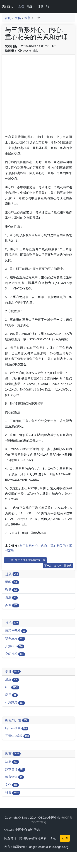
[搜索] (47, 6)
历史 (11, 761)
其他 (11, 605)
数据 (11, 589)
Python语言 (16, 728)
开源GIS (14, 646)
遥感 (11, 679)
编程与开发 (15, 630)
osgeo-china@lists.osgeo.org (48, 847)
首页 (10, 7)
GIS (11, 687)
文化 (11, 784)
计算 (40, 6)
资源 (10, 597)
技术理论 (14, 769)
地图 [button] (30, 6)
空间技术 (14, 654)
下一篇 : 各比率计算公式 (57, 565)
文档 (21, 6)
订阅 (65, 838)
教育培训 (13, 777)
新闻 (11, 582)
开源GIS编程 (17, 736)
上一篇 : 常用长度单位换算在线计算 (25, 560)
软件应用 (14, 638)
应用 (10, 695)
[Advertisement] (38, 96)
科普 (28, 18)
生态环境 (14, 702)
